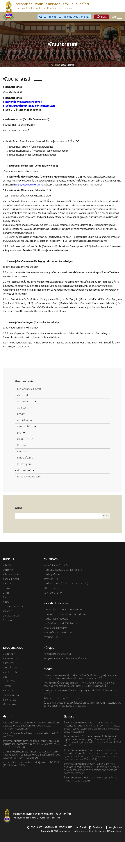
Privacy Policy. (115, 831)
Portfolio (21, 445)
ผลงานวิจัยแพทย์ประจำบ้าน (56, 565)
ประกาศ (6, 592)
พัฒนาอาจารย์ (23, 470)
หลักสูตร (21, 414)
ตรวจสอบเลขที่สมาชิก (13, 606)
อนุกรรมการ (23, 407)
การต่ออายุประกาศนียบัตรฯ (56, 618)
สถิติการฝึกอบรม (25, 401)
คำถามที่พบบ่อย (51, 637)
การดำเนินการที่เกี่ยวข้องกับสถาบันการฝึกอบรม (65, 614)
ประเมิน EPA (23, 439)
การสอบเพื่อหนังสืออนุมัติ (29, 477)
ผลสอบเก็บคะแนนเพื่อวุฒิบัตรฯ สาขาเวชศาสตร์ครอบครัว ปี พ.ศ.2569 (30, 735)
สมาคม (6, 602)
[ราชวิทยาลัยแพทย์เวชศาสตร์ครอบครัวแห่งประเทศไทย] (8, 10)
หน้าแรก (55, 65)
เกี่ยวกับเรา (8, 611)
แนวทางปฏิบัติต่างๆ (53, 592)
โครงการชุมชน (24, 464)
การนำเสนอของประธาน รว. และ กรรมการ (63, 569)
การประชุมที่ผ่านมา (52, 574)
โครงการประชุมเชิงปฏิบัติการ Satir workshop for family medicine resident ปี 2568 (90, 779)
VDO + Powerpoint (53, 588)
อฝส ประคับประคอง (12, 574)
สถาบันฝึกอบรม (24, 420)
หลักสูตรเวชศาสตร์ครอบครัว (57, 653)
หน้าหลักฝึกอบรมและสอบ (29, 389)
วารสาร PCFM (51, 579)
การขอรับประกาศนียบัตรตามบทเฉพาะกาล (63, 609)
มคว (19, 432)
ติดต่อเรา (7, 620)
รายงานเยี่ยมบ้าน (25, 458)
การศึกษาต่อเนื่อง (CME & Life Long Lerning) (66, 583)
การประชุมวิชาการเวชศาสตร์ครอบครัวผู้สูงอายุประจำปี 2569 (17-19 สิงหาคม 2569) (80, 692)
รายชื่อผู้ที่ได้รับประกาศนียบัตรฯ (58, 632)
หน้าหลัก (7, 565)
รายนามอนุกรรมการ (12, 615)
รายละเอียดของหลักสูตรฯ (56, 627)
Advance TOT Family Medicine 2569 (62, 698)
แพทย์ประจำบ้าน (24, 426)
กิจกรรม (7, 597)
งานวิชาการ (8, 569)
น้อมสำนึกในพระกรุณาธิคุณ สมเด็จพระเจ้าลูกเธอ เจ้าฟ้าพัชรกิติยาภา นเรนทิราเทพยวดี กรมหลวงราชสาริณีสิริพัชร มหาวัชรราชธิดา (82, 704)
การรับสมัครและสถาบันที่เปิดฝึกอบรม (61, 623)
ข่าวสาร (6, 588)
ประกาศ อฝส (23, 395)
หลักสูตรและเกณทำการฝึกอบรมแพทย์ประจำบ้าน (66, 658)
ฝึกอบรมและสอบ (11, 579)
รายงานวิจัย (22, 451)
